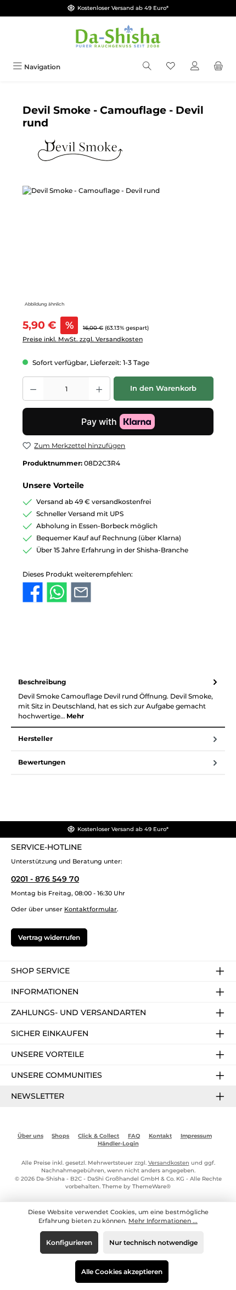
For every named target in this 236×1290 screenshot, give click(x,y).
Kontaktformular (90, 909)
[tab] (118, 699)
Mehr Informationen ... (163, 1221)
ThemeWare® (151, 1186)
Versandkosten (168, 1163)
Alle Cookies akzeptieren (121, 1271)
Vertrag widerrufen (49, 937)
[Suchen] (147, 67)
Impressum (196, 1136)
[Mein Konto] (195, 67)
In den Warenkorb (163, 388)
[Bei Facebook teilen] (32, 592)
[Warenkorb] (218, 67)
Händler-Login (118, 1143)
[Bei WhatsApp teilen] (56, 592)
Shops (60, 1136)
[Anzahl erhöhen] (99, 389)
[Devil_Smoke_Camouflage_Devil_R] (118, 247)
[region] (118, 247)
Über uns (30, 1136)
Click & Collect (98, 1136)
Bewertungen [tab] (41, 762)
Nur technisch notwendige (153, 1242)
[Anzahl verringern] (33, 389)
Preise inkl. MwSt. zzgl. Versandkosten (83, 339)
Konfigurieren (69, 1242)
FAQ (134, 1136)
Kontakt (160, 1136)
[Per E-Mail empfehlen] (81, 592)
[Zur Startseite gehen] (118, 37)
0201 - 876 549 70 (45, 879)
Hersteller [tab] (35, 738)
